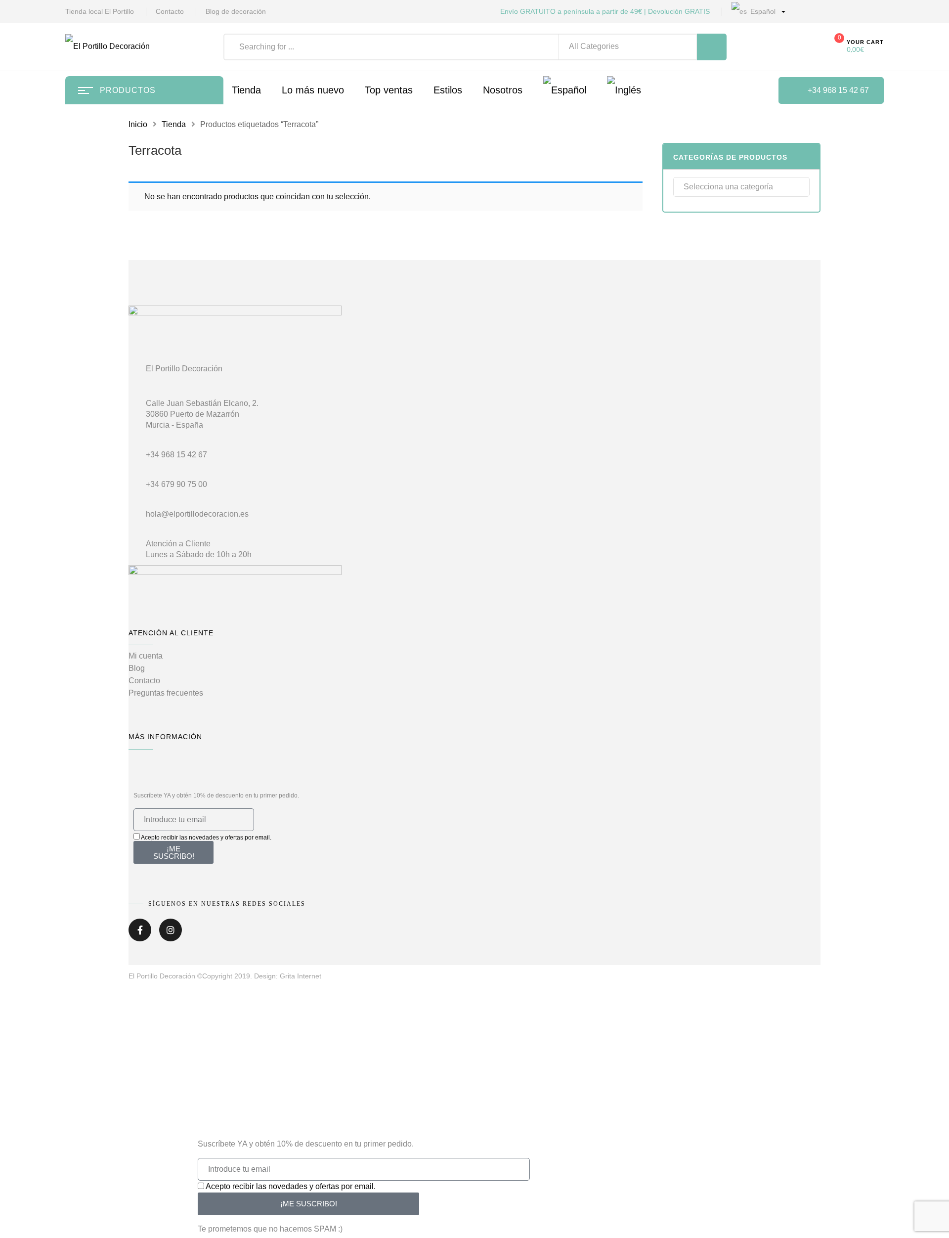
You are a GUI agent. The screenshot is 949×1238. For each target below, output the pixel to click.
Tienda (174, 124)
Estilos (447, 90)
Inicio (138, 124)
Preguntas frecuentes (166, 693)
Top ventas (389, 90)
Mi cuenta (146, 656)
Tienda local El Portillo (99, 11)
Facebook (140, 933)
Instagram (170, 933)
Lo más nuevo (313, 90)
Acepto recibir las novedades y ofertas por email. (206, 837)
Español (762, 11)
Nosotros (502, 90)
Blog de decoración (236, 11)
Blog (137, 668)
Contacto (170, 11)
